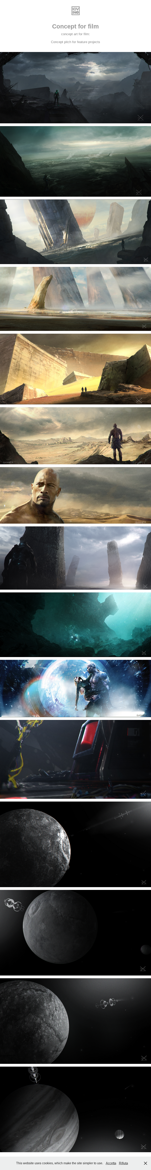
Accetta (111, 1163)
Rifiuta (123, 1163)
